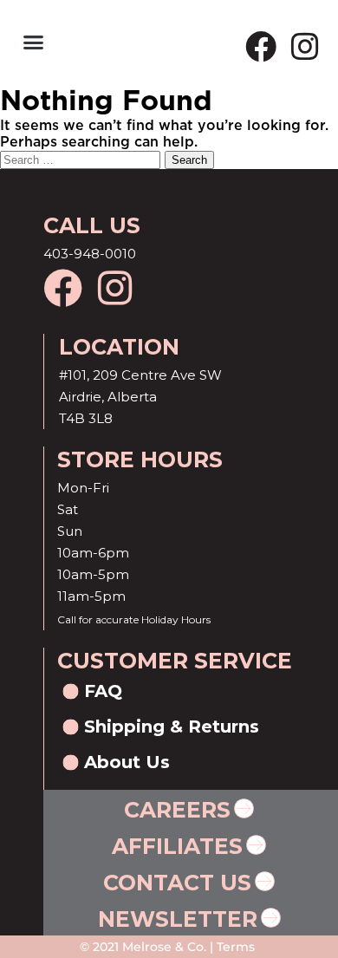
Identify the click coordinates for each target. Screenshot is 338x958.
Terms (234, 947)
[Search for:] (82, 159)
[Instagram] (305, 46)
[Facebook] (260, 46)
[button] (33, 42)
